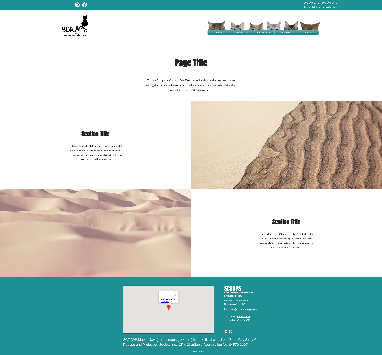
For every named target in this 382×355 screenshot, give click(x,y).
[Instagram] (77, 4)
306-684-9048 (243, 316)
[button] (263, 32)
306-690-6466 (244, 319)
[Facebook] (84, 4)
